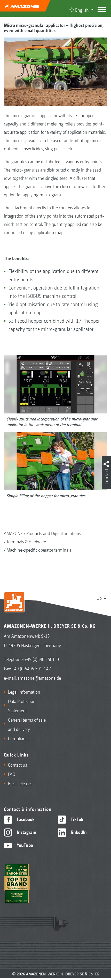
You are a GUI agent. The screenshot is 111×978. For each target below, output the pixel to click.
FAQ (11, 774)
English (82, 9)
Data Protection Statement (22, 706)
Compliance (18, 738)
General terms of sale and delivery (27, 724)
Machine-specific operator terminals (38, 549)
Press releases (20, 783)
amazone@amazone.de (39, 677)
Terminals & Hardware (26, 541)
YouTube (24, 844)
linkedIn (78, 831)
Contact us (17, 764)
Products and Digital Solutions (53, 533)
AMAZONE (13, 533)
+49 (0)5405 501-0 (42, 659)
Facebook (25, 819)
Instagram (26, 831)
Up (99, 597)
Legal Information (24, 691)
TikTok (76, 819)
